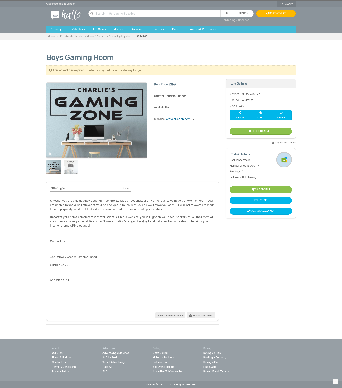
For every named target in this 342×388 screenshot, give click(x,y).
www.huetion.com (178, 119)
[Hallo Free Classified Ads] (66, 14)
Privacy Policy (60, 371)
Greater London (74, 36)
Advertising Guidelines (115, 353)
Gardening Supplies (120, 36)
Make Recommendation (170, 315)
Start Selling (160, 353)
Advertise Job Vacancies (168, 371)
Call (262, 211)
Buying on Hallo (212, 353)
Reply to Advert (262, 131)
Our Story (57, 353)
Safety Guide (110, 357)
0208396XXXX (265, 211)
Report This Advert (202, 315)
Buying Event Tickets (216, 371)
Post (277, 13)
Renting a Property (214, 357)
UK (60, 36)
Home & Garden (96, 36)
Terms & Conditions (64, 366)
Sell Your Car (160, 362)
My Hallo (285, 3)
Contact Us (59, 362)
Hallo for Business (164, 357)
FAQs (105, 371)
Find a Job (209, 366)
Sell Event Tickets (164, 366)
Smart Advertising (113, 362)
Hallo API (107, 366)
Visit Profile (262, 189)
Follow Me (260, 200)
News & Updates (62, 357)
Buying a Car (210, 362)
